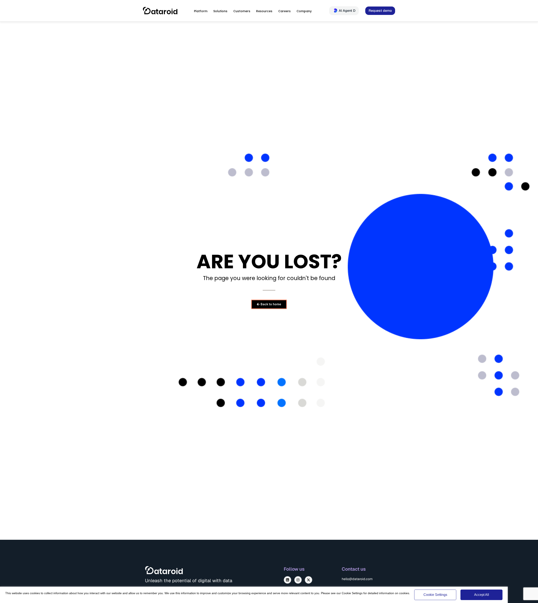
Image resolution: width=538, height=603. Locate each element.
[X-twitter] (308, 580)
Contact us (354, 569)
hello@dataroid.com (357, 579)
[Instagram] (298, 580)
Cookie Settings (435, 594)
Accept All (481, 594)
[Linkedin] (287, 580)
